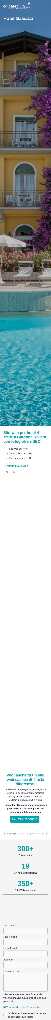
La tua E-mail (10, 948)
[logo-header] (16, 6)
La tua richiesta (11, 971)
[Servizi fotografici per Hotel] (25, 739)
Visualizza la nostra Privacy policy (23, 1007)
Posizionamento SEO (20, 458)
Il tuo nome (9, 925)
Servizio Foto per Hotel (20, 453)
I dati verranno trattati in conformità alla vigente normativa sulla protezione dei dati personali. (24, 998)
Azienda (8, 960)
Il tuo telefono (10, 937)
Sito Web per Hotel (18, 449)
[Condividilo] (6, 472)
